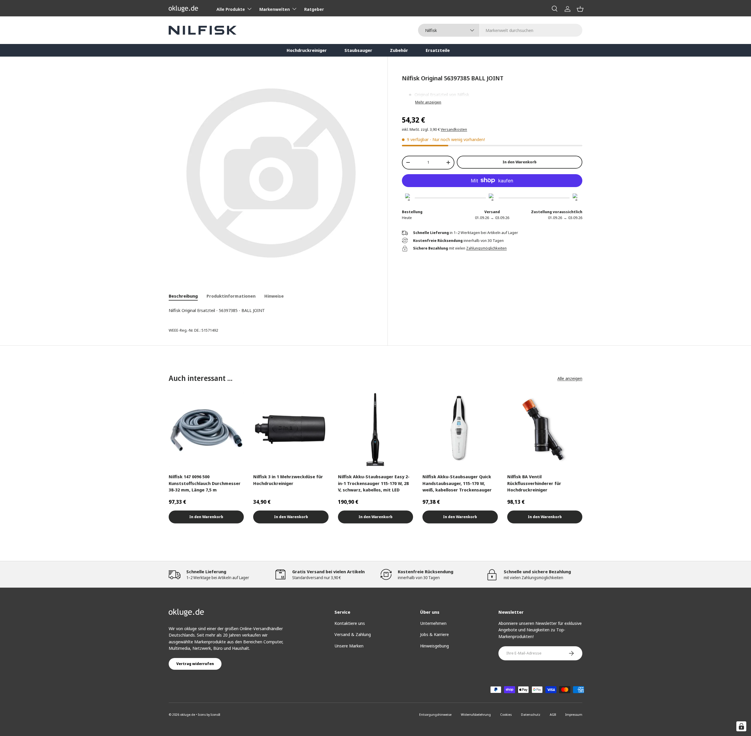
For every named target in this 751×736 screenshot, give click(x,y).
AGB (553, 714)
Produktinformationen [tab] (231, 296)
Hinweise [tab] (274, 296)
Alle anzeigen (569, 378)
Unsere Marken (348, 646)
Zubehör (399, 50)
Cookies (506, 714)
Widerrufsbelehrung (476, 714)
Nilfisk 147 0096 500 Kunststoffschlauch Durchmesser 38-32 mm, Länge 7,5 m (205, 483)
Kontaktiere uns (349, 623)
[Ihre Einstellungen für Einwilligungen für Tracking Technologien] (741, 726)
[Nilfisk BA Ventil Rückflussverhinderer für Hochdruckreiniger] (544, 429)
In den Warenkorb (520, 162)
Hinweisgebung (434, 646)
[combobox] (500, 30)
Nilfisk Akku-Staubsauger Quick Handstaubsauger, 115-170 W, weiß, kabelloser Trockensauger (457, 483)
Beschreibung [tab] (183, 296)
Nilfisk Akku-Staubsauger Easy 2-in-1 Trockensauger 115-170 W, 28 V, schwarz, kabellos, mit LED (374, 483)
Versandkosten (454, 129)
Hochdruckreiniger (307, 50)
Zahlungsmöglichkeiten (486, 248)
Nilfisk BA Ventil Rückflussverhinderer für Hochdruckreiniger (534, 483)
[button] (580, 9)
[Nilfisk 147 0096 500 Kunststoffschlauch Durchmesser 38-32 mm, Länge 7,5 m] (206, 429)
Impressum (573, 714)
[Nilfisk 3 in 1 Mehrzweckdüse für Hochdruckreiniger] (290, 429)
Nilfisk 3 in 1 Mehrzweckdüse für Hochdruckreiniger (288, 480)
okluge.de (187, 714)
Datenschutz (530, 714)
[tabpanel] (271, 310)
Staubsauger (358, 50)
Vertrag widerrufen (195, 663)
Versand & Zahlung (352, 634)
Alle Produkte (230, 9)
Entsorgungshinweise (435, 714)
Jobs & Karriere (434, 634)
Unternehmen (433, 623)
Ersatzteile (438, 50)
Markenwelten (274, 9)
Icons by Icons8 (209, 714)
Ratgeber (314, 9)
